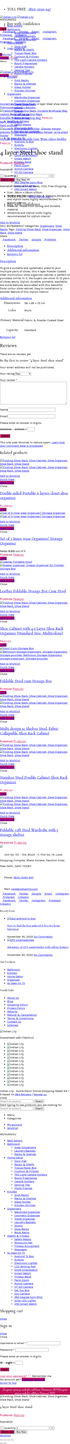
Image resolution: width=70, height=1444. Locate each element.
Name (4, 409)
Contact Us (14, 1021)
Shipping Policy (17, 1004)
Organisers (15, 104)
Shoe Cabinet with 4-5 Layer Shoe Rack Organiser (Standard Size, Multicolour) (31, 631)
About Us (13, 998)
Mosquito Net (23, 1242)
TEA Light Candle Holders (30, 1174)
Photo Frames (23, 1188)
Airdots (19, 145)
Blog (10, 1001)
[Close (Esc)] (1, 1439)
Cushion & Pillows (26, 1171)
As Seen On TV (16, 983)
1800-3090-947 (40, 9)
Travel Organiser (24, 1219)
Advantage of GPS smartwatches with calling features (37, 947)
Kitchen (12, 973)
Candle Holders (24, 1181)
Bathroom (13, 29)
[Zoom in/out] (12, 1439)
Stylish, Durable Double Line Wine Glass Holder (33, 139)
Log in (4, 1369)
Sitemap (12, 1025)
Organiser (13, 979)
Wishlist (5, 1435)
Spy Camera (22, 1293)
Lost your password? (13, 1376)
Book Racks (21, 1232)
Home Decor (15, 976)
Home (4, 104)
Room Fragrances (25, 1178)
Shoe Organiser (52, 229)
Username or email (13, 1343)
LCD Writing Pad (25, 1266)
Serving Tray (22, 1185)
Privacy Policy (16, 1008)
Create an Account (33, 1379)
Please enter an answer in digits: (21, 423)
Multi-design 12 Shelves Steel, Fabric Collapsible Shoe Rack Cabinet (29, 731)
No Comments (43, 936)
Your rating (7, 373)
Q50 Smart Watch (25, 189)
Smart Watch (22, 158)
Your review (8, 380)
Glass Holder (22, 1202)
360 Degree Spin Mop (28, 182)
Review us (40, 1094)
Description (15, 246)
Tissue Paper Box (25, 1167)
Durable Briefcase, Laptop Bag (21, 118)
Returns (12, 1011)
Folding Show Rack (28, 229)
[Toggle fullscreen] (8, 1439)
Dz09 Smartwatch (26, 1270)
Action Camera (23, 168)
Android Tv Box (24, 141)
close (3, 1318)
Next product (8, 125)
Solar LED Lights (25, 1300)
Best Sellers (14, 26)
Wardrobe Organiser (27, 1212)
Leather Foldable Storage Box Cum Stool (33, 591)
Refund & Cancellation (22, 1015)
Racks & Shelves (25, 1154)
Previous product (11, 107)
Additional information (23, 250)
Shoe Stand (15, 232)
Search (39, 1101)
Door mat (20, 1161)
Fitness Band (22, 1276)
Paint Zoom (21, 165)
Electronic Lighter (26, 148)
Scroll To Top (8, 1383)
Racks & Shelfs (24, 1164)
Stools (18, 1225)
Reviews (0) (14, 254)
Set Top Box (21, 1290)
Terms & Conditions (20, 1018)
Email (4, 416)
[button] (8, 19)
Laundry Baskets (25, 107)
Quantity (9, 175)
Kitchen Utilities (24, 1205)
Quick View (7, 479)
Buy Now (21, 179)
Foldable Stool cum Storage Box (26, 681)
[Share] (5, 1439)
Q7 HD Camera (23, 172)
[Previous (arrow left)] (1, 1443)
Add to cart (7, 179)
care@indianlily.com (24, 889)
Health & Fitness (18, 1236)
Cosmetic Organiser (27, 1215)
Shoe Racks (29, 104)
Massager (20, 1249)
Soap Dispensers (25, 32)
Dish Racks (21, 1195)
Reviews (23, 1094)
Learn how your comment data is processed (32, 444)
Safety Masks (22, 124)
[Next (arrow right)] (5, 1443)
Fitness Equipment (26, 1246)
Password (7, 1349)
